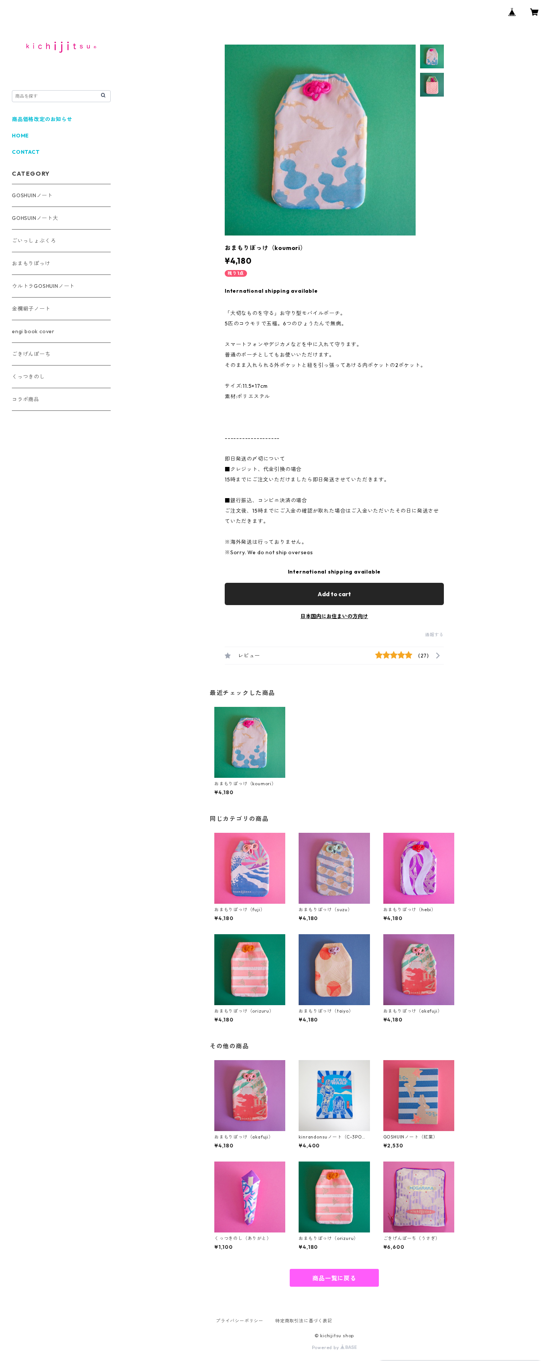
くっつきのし (28, 376)
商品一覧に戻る (334, 1278)
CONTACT (26, 152)
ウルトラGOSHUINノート (43, 286)
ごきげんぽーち (31, 354)
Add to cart (334, 594)
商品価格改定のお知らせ (42, 119)
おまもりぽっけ (31, 263)
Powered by (326, 1347)
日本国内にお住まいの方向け (334, 616)
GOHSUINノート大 (35, 218)
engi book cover (33, 331)
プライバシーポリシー (239, 1320)
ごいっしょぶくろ (34, 240)
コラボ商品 (25, 399)
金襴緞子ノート (31, 308)
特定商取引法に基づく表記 (303, 1320)
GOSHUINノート (32, 195)
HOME (20, 135)
